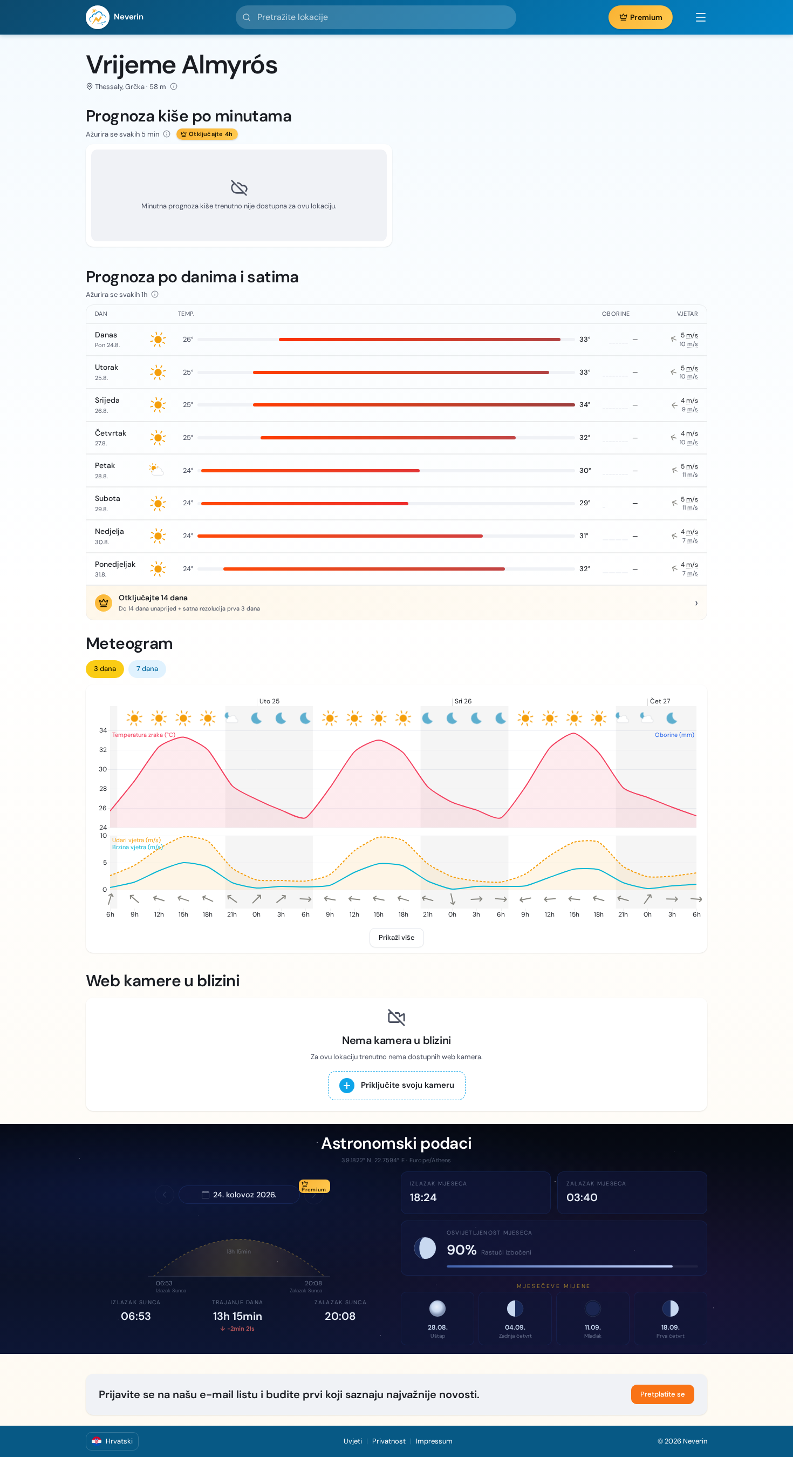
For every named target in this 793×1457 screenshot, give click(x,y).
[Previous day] (164, 1194)
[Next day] (314, 1194)
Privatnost (389, 1441)
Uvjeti (353, 1441)
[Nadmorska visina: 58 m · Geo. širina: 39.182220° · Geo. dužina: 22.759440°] (174, 86)
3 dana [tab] (105, 668)
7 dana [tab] (147, 668)
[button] (695, 17)
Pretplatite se (662, 1394)
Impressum (434, 1441)
